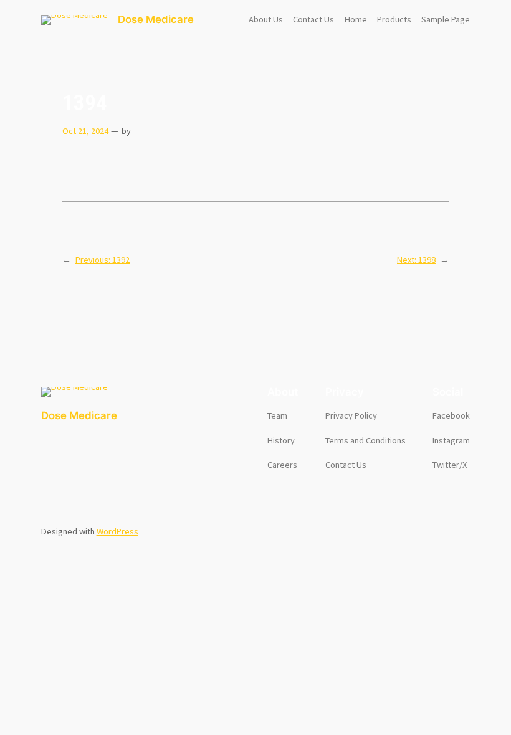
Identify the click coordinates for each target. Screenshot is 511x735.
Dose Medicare (156, 19)
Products (394, 19)
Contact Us (313, 19)
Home (356, 19)
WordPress (117, 531)
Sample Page (445, 19)
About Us (266, 19)
